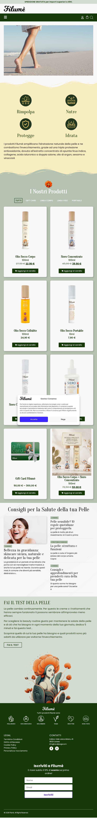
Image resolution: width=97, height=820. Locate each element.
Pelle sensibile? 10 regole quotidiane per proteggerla (62, 525)
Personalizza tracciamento (16, 751)
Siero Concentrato (71, 256)
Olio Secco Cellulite (25, 330)
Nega (63, 419)
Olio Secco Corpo (25, 256)
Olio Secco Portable (71, 330)
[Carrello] (87, 17)
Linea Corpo (46, 200)
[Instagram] (57, 748)
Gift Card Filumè (25, 478)
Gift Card (31, 200)
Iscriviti (48, 794)
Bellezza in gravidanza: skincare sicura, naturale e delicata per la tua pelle (24, 554)
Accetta (33, 419)
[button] (91, 17)
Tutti (18, 200)
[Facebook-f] (51, 748)
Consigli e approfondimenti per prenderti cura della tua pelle (64, 574)
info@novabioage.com (58, 744)
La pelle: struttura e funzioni (63, 547)
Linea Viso (62, 200)
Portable (77, 200)
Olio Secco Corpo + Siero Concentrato (71, 478)
